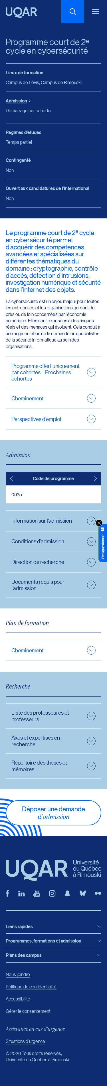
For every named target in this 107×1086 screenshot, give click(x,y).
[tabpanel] (53, 494)
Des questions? (102, 546)
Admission (16, 101)
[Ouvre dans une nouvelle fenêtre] (7, 893)
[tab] (11, 478)
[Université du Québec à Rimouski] (21, 12)
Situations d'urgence (25, 1041)
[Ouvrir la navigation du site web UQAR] (95, 11)
